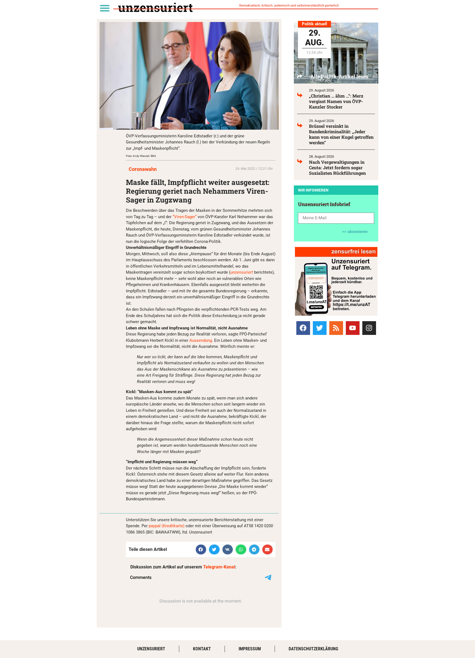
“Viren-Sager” (185, 216)
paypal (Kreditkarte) (166, 525)
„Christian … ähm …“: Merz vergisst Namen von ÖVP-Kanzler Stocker (336, 101)
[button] (104, 8)
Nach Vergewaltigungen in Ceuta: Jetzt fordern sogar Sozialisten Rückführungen (337, 167)
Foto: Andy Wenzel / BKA (141, 155)
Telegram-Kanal (219, 567)
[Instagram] (369, 328)
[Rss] (336, 328)
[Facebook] (303, 328)
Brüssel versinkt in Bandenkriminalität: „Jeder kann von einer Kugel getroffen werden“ (341, 134)
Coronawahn (143, 169)
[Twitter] (320, 328)
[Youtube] (353, 328)
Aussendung (200, 340)
